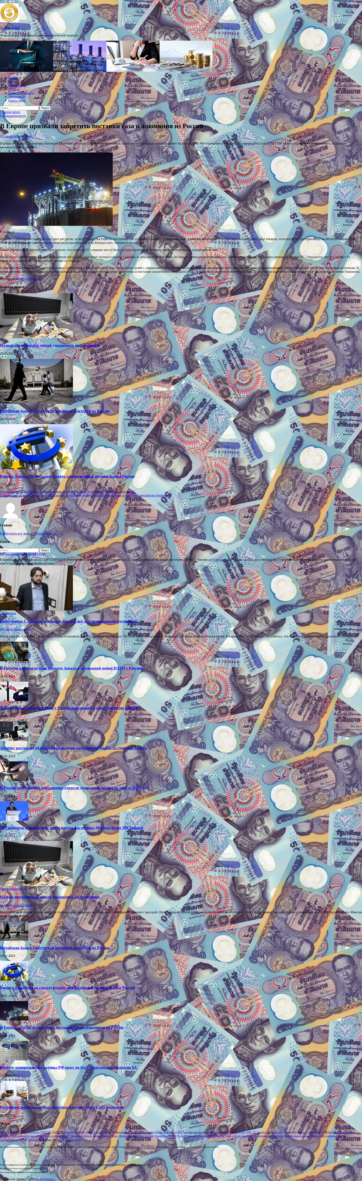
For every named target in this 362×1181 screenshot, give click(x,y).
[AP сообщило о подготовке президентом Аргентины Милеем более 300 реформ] (14, 819)
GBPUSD (45, 1132)
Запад (288, 1132)
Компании (338, 1132)
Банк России (104, 1132)
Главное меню (10, 112)
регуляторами (218, 559)
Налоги (13, 89)
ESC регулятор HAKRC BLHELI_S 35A (22, 554)
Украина (278, 1135)
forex (24, 1132)
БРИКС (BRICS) (86, 1132)
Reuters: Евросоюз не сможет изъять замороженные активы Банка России (67, 476)
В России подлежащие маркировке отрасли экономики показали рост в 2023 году (74, 788)
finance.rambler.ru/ (28, 278)
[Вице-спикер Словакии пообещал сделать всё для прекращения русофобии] (36, 609)
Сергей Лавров (241, 1135)
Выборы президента (195, 1132)
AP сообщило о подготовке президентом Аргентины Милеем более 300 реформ (71, 828)
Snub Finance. (9, 28)
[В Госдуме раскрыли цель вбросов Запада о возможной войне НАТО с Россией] (14, 660)
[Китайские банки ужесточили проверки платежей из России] (36, 402)
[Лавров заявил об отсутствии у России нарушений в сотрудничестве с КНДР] (14, 700)
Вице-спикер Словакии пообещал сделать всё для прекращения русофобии (68, 621)
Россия (220, 1135)
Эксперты (58, 1139)
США (228, 1135)
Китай (327, 1132)
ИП (295, 1132)
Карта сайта (16, 100)
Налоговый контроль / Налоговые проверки (118, 1135)
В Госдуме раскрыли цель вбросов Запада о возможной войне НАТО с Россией (71, 668)
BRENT (4, 1132)
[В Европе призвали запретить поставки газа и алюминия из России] (14, 1019)
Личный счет (48, 1135)
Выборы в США (172, 1132)
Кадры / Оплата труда (310, 1132)
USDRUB (57, 1132)
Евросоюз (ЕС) (275, 1132)
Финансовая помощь (296, 1135)
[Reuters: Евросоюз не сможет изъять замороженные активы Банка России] (36, 468)
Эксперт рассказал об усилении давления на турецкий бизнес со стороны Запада (73, 748)
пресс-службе (73, 1139)
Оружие (149, 1135)
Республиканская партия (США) (196, 1135)
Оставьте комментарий (16, 136)
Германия (213, 1132)
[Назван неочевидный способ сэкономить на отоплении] (36, 337)
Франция (32, 1139)
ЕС (254, 1132)
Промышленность (21, 93)
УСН (270, 1135)
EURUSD (15, 1132)
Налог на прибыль (81, 1135)
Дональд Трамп (229, 1132)
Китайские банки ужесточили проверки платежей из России (55, 411)
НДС (67, 1135)
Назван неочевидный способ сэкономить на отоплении (50, 345)
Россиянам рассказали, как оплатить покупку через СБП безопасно (62, 1107)
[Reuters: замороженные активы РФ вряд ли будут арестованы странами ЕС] (14, 1059)
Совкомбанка (258, 1135)
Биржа (13, 81)
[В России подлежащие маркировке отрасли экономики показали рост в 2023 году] (14, 780)
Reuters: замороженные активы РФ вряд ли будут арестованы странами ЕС (69, 1067)
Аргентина (69, 1132)
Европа (261, 1132)
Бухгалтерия (17, 85)
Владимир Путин (152, 1132)
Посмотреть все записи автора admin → (28, 533)
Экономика (16, 96)
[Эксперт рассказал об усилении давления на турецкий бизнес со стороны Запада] (14, 740)
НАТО (59, 1135)
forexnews (34, 1132)
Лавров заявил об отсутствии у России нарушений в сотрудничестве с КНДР (69, 708)
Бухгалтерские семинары (126, 1132)
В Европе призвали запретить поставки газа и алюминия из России (62, 1027)
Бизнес (13, 78)
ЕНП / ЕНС (245, 1132)
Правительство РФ (166, 1135)
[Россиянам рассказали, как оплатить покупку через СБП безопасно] (14, 1099)
